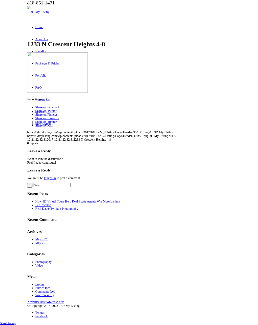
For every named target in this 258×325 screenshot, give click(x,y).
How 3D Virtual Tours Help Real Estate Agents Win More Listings (78, 201)
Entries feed (42, 288)
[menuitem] (133, 27)
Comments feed (45, 291)
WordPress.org (44, 295)
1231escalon (43, 205)
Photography (43, 262)
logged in (50, 178)
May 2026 (41, 239)
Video (39, 265)
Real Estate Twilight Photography (56, 208)
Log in (39, 284)
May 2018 (41, 243)
